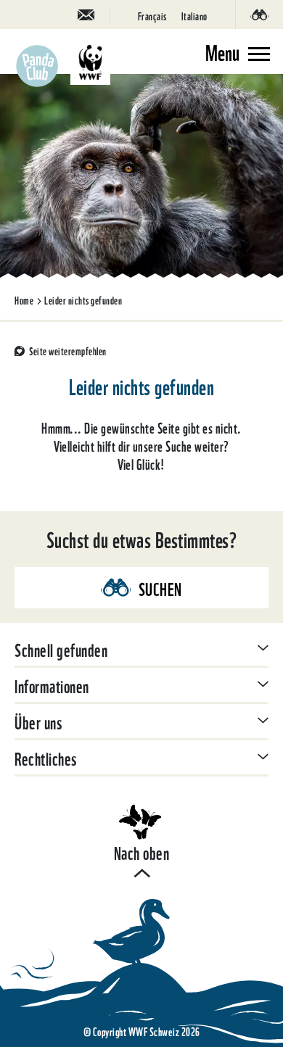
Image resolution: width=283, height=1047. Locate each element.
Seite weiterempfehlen (68, 350)
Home (24, 299)
